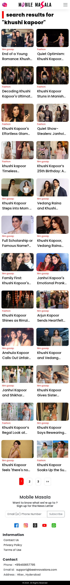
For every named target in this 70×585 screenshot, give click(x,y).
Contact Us (11, 540)
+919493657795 (24, 565)
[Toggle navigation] (65, 4)
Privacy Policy (13, 545)
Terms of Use (12, 550)
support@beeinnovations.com (36, 570)
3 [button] (38, 481)
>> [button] (47, 481)
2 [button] (29, 481)
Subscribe (56, 514)
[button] (4, 4)
